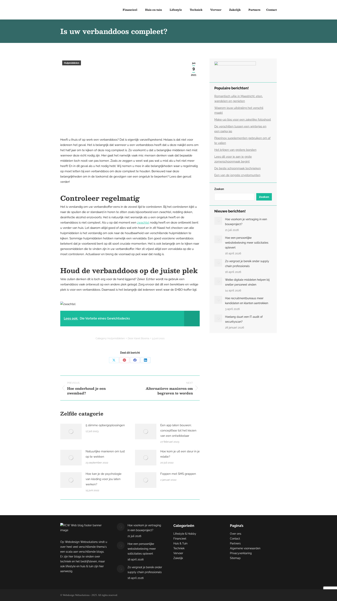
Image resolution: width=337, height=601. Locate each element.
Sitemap (235, 558)
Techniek (178, 548)
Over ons (235, 533)
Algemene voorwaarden (245, 548)
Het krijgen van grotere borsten (235, 150)
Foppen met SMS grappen (178, 474)
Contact (235, 538)
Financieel (179, 538)
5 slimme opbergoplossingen (105, 425)
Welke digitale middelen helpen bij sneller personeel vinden (247, 282)
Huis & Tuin (180, 543)
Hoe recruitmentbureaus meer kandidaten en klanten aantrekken (246, 301)
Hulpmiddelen (71, 63)
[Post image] (71, 431)
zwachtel (143, 222)
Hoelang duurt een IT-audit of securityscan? (244, 319)
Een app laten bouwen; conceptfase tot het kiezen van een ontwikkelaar (178, 430)
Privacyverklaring (241, 553)
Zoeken (219, 189)
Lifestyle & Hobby (184, 533)
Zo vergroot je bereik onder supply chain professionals (247, 264)
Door (138, 338)
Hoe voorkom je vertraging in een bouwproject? (246, 222)
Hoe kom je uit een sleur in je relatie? (180, 454)
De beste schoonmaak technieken (237, 168)
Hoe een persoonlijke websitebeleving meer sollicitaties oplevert (246, 242)
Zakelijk (178, 558)
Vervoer (178, 553)
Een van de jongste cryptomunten (237, 175)
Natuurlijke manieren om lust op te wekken (105, 454)
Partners (235, 543)
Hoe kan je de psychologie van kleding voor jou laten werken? (103, 479)
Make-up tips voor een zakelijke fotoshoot (242, 119)
